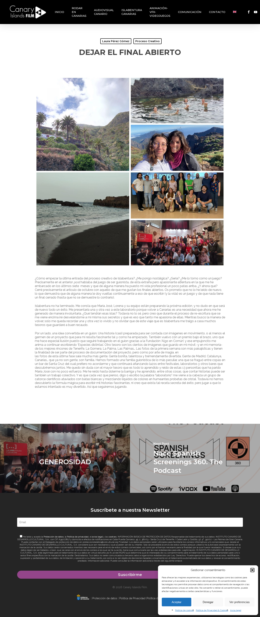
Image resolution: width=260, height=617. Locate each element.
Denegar (208, 602)
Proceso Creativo (147, 41)
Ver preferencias (239, 602)
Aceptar (176, 602)
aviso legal (97, 536)
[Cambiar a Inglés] (234, 12)
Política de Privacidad (132, 598)
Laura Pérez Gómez (115, 41)
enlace (178, 560)
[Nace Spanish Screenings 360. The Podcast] (195, 458)
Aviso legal (235, 610)
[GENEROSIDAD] (65, 458)
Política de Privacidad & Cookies (212, 610)
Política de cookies (184, 610)
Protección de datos (54, 536)
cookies (112, 536)
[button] (252, 570)
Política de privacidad (78, 536)
